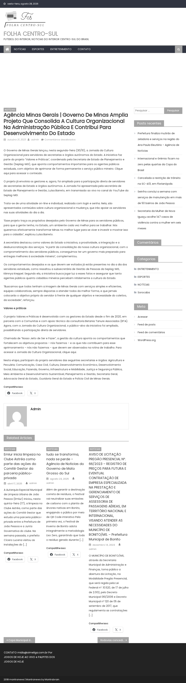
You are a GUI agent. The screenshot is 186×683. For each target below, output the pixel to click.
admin (35, 139)
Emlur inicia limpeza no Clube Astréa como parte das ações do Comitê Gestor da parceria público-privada (22, 466)
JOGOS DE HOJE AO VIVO (20, 657)
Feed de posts (146, 324)
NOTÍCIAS (20, 49)
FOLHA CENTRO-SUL (31, 34)
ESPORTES (38, 49)
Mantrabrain (52, 679)
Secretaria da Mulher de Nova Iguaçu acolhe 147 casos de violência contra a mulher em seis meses (159, 219)
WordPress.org (147, 340)
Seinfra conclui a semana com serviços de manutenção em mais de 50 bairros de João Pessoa (160, 197)
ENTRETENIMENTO (61, 49)
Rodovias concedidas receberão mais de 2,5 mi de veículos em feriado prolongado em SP (114, 640)
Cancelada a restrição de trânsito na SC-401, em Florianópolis (159, 181)
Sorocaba (144, 292)
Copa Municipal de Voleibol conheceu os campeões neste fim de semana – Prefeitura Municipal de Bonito (21, 640)
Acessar (143, 317)
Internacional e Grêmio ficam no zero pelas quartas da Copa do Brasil (158, 164)
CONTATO (84, 49)
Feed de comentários (151, 332)
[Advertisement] (93, 80)
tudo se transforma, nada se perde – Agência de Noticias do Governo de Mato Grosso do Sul (65, 463)
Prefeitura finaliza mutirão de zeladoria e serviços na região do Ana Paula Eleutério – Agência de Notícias (158, 142)
